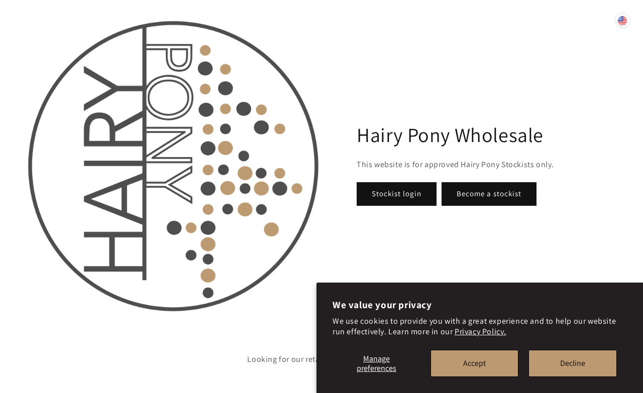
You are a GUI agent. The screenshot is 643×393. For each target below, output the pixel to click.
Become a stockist (489, 193)
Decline (572, 363)
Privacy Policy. (480, 331)
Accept (474, 363)
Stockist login (396, 193)
